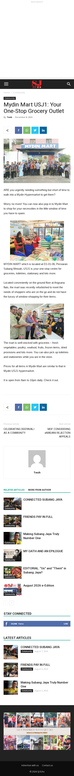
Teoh (9, 117)
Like (66, 623)
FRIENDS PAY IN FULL (38, 517)
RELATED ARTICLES (14, 490)
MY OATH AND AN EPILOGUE (43, 551)
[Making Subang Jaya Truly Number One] (13, 538)
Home (7, 92)
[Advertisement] (37, 40)
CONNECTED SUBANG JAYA (42, 499)
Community (19, 92)
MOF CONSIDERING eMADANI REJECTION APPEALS (57, 432)
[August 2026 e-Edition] (13, 589)
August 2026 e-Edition (38, 585)
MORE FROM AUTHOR (39, 490)
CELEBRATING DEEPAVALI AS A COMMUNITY (19, 430)
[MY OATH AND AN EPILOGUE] (13, 555)
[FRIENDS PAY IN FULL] (13, 521)
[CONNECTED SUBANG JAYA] (13, 504)
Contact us (47, 765)
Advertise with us (30, 765)
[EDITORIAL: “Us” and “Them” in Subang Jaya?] (13, 572)
